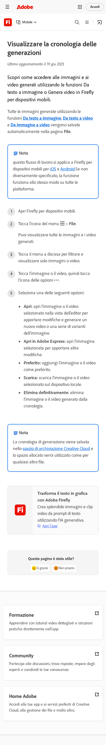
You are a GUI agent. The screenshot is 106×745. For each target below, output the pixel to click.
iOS (53, 169)
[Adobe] (25, 7)
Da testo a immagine (42, 118)
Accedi (95, 7)
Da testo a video (78, 118)
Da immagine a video (30, 125)
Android (67, 169)
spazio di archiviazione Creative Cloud (56, 448)
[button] (80, 7)
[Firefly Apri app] (99, 22)
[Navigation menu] (7, 7)
